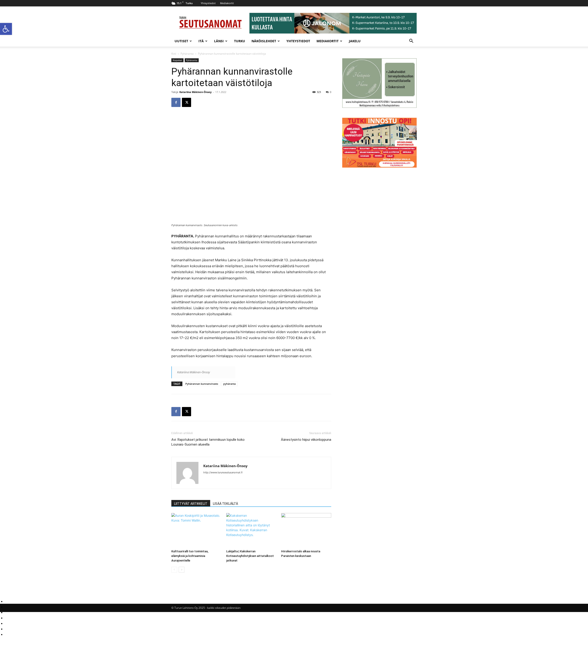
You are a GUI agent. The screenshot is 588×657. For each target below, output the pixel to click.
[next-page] (181, 570)
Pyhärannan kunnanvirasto (201, 383)
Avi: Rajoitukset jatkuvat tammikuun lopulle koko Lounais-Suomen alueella (208, 442)
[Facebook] (176, 102)
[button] (6, 29)
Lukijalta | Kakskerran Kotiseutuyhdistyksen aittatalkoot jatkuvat (250, 556)
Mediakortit (227, 3)
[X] (186, 102)
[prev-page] (174, 570)
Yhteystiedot (208, 3)
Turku (239, 41)
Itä (201, 41)
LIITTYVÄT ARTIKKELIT (190, 503)
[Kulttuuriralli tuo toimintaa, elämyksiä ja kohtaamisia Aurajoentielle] (196, 530)
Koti (173, 54)
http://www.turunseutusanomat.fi (223, 472)
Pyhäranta (187, 54)
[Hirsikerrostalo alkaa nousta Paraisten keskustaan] (306, 530)
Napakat (177, 60)
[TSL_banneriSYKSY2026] (379, 166)
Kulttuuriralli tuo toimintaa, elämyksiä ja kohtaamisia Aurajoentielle (189, 556)
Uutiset (181, 41)
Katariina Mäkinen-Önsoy (195, 92)
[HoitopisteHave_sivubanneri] (379, 106)
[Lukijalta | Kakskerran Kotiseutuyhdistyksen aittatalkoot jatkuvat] (251, 530)
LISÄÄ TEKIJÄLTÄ (225, 503)
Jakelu (355, 41)
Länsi (219, 41)
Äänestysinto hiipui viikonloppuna (306, 440)
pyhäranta (229, 383)
